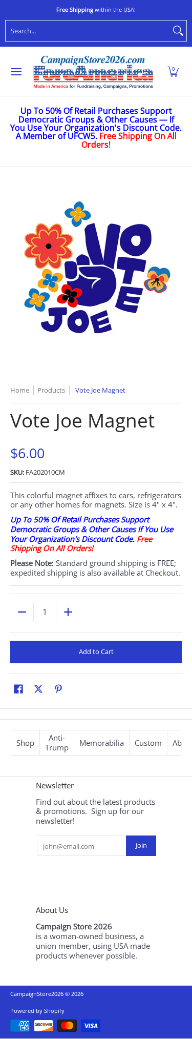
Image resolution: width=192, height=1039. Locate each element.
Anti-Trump (57, 742)
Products (51, 390)
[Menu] (16, 71)
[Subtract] (21, 612)
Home (19, 390)
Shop (25, 743)
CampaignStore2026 (36, 993)
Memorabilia (101, 743)
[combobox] (88, 31)
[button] (173, 71)
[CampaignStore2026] (93, 71)
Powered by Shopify (37, 1010)
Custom (148, 743)
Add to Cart (96, 651)
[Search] (178, 31)
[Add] (67, 612)
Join (141, 845)
